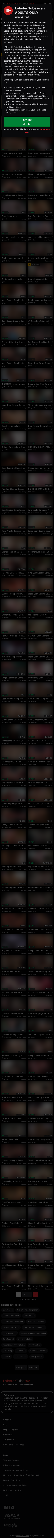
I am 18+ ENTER (27, 121)
